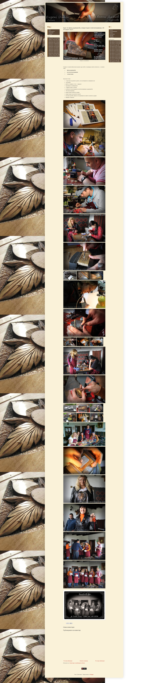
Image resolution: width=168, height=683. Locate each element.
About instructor (52, 31)
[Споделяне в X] (69, 623)
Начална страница (84, 660)
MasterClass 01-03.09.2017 (54, 49)
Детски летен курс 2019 (114, 45)
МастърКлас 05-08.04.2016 (115, 58)
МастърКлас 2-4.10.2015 (115, 61)
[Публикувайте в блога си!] (68, 623)
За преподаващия (113, 31)
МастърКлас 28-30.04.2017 (115, 56)
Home (50, 30)
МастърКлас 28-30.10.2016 (115, 57)
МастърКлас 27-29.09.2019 (115, 42)
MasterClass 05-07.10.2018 (54, 42)
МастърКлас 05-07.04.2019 (115, 46)
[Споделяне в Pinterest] (71, 623)
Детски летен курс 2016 (114, 60)
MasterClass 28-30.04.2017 (54, 50)
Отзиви (111, 32)
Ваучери (111, 35)
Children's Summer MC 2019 (54, 39)
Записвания (112, 34)
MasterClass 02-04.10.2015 (54, 56)
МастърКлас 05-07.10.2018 (115, 47)
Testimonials (51, 32)
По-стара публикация (100, 660)
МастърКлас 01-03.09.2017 (115, 54)
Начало (111, 30)
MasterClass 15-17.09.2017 (54, 47)
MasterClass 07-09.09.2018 (54, 43)
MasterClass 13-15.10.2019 (54, 38)
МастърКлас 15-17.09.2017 (115, 53)
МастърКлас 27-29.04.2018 (115, 50)
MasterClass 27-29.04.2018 (54, 45)
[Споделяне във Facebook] (70, 623)
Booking (50, 34)
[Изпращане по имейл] (66, 623)
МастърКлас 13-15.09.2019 (115, 43)
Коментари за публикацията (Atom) (77, 663)
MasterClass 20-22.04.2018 (54, 46)
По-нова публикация (68, 660)
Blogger (91, 674)
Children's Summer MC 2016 (54, 54)
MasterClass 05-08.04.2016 (54, 53)
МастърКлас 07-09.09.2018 (115, 49)
